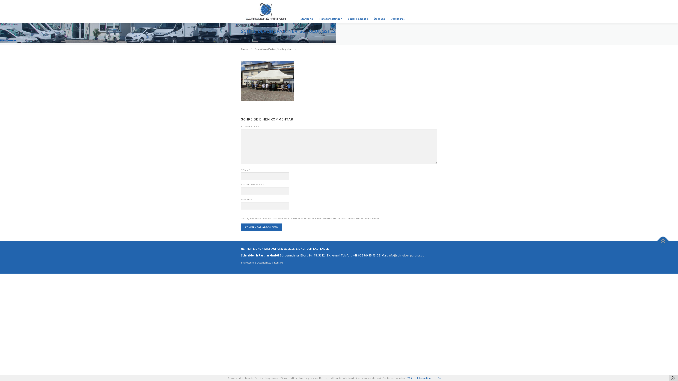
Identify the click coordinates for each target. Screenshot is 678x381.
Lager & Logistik (358, 18)
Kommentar (250, 126)
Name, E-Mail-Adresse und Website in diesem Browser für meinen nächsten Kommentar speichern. (310, 218)
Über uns (379, 18)
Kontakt (278, 262)
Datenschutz (264, 262)
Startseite (307, 18)
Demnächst (398, 18)
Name (246, 169)
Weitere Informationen (420, 378)
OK (439, 378)
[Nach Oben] (663, 241)
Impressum (248, 262)
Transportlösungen (330, 18)
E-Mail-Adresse (252, 184)
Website (246, 199)
